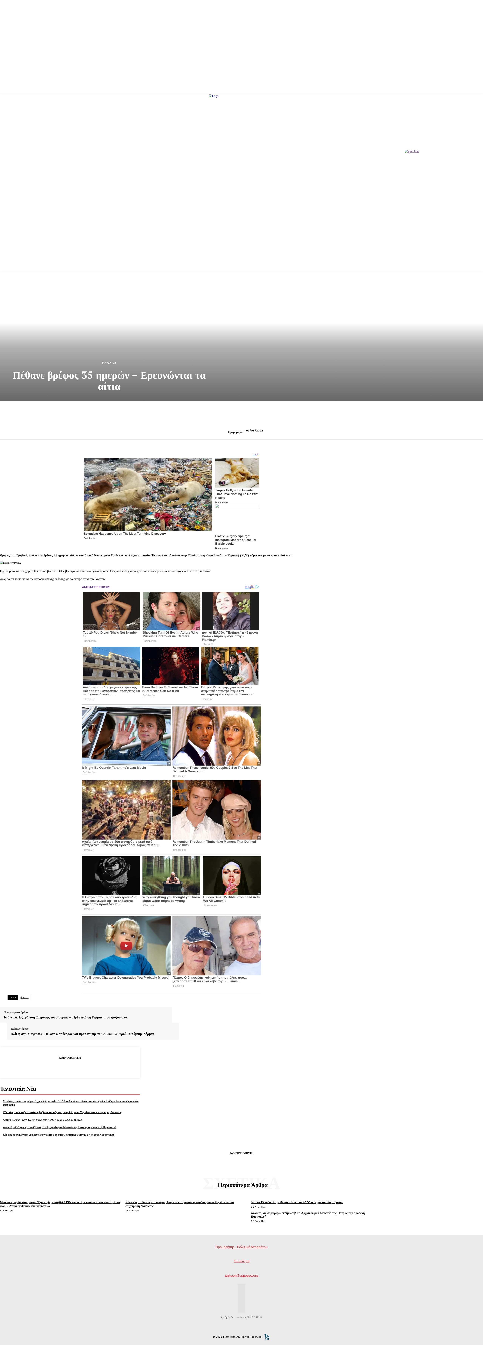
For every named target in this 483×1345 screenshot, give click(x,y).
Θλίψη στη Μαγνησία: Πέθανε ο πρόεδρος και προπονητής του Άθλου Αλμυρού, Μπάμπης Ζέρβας (82, 1034)
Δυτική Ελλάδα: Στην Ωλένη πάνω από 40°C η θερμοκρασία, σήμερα (42, 1120)
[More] (97, 1067)
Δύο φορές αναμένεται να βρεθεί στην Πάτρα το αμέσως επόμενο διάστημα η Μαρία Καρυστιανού (59, 1134)
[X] (56, 1067)
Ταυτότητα (241, 1261)
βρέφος (24, 997)
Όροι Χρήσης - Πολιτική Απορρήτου (241, 1247)
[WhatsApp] (83, 1067)
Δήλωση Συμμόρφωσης (241, 1275)
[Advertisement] (241, 244)
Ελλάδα (109, 362)
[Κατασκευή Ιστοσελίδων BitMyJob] (267, 1336)
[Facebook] (42, 1067)
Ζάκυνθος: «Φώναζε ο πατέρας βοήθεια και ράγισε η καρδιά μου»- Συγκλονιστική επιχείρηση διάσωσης (62, 1112)
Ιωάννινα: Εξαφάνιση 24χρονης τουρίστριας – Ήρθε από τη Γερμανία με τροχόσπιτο (65, 1017)
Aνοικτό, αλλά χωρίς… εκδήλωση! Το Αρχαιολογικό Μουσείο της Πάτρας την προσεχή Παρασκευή (59, 1127)
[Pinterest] (70, 1067)
